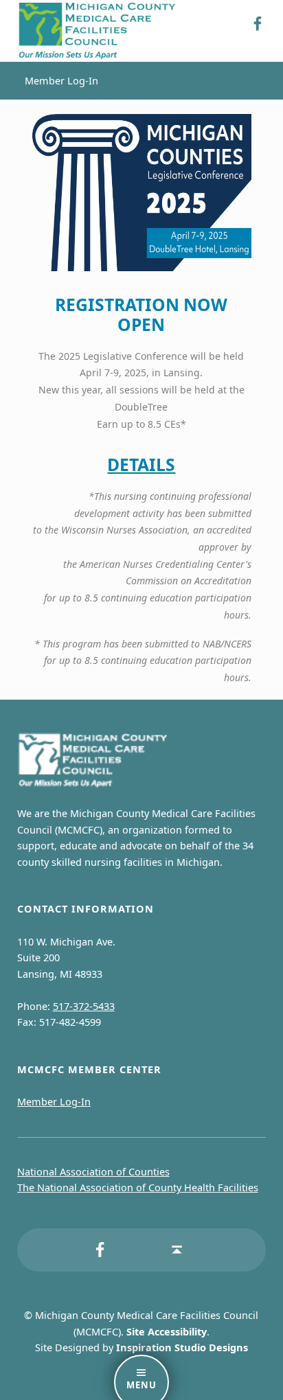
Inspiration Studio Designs (182, 1347)
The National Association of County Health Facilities (137, 1187)
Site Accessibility (166, 1331)
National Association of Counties (93, 1171)
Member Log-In (61, 80)
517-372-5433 (84, 1006)
